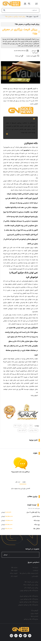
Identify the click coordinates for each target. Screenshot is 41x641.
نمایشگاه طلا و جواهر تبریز (29, 599)
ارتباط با (35, 570)
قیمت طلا (14, 570)
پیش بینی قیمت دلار (31, 587)
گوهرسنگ (34, 610)
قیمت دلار (14, 576)
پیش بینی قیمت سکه (30, 585)
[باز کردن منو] (36, 3)
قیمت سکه (13, 573)
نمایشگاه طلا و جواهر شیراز (29, 596)
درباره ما (35, 567)
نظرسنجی (35, 576)
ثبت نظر (17, 482)
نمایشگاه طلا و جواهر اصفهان (28, 605)
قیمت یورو (34, 613)
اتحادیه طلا (34, 616)
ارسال (5, 555)
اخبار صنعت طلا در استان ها (29, 573)
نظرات (24, 482)
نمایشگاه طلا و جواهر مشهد (28, 602)
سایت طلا (14, 567)
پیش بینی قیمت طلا (31, 582)
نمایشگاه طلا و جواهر (31, 619)
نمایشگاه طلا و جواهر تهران (29, 590)
